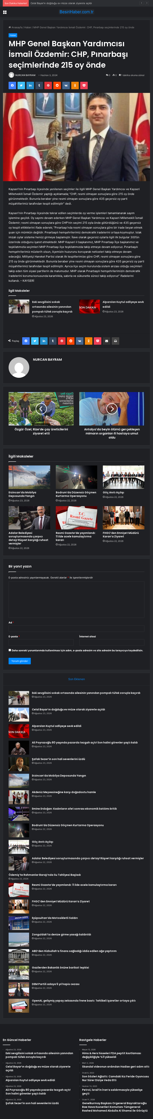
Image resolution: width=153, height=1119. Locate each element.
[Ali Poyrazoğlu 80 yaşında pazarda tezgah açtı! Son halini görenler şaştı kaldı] (19, 748)
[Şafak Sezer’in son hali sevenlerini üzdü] (19, 764)
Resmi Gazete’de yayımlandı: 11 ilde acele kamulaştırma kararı (76, 536)
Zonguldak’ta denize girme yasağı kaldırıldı (61, 934)
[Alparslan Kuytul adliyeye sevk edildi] (89, 306)
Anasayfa (16, 27)
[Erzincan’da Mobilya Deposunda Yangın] (29, 477)
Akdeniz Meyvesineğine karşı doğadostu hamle (64, 792)
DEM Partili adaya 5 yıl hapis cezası (55, 984)
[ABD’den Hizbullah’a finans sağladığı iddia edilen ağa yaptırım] (19, 956)
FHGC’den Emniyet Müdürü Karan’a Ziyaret (121, 534)
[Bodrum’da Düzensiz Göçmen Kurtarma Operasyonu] (76, 477)
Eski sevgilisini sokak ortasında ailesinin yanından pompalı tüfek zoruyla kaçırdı (52, 306)
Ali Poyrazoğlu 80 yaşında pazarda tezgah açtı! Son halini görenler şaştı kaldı (85, 742)
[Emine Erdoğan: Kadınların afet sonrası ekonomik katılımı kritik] (19, 814)
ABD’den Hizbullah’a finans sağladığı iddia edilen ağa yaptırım (74, 951)
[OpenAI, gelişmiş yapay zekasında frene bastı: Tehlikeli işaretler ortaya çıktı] (19, 1006)
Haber (27, 27)
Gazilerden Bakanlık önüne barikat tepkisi (60, 967)
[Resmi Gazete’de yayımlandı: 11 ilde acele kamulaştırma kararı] (76, 518)
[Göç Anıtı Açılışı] (123, 477)
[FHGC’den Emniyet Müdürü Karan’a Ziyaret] (123, 518)
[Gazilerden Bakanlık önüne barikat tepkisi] (19, 973)
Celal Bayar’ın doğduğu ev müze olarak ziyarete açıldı (68, 709)
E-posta (14, 636)
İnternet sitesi (87, 636)
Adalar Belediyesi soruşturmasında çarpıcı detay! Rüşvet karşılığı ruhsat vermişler (28, 538)
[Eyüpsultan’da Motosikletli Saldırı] (19, 923)
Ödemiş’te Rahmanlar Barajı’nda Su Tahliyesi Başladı (45, 875)
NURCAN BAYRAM (25, 75)
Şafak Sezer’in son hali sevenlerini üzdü (58, 759)
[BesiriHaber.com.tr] (76, 11)
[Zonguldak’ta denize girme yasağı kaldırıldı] (19, 940)
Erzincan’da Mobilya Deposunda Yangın (22, 494)
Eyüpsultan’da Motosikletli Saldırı (55, 918)
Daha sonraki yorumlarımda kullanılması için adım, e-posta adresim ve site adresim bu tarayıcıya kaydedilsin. (77, 650)
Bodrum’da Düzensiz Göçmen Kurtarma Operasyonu (76, 494)
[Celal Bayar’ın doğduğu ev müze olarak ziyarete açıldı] (19, 715)
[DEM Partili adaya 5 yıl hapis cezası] (19, 989)
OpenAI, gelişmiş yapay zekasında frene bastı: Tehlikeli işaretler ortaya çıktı (84, 1000)
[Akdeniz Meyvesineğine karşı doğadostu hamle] (19, 797)
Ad (11, 622)
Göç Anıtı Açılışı (113, 492)
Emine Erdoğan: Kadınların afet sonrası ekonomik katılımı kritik (74, 809)
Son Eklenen (76, 679)
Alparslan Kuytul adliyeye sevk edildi (52, 3)
